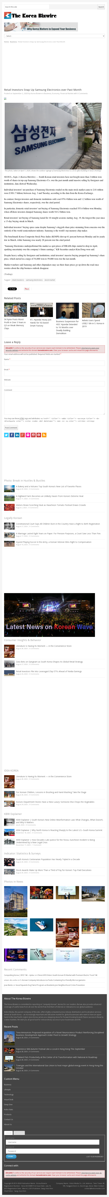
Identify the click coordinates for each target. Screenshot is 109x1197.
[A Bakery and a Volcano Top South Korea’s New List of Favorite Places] (9, 488)
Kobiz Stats (8, 1109)
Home (6, 42)
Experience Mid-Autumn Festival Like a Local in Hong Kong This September (50, 1049)
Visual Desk (8, 1099)
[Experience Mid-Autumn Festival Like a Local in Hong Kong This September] (41, 892)
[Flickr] (28, 435)
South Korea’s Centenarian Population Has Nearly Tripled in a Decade (48, 859)
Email (7, 369)
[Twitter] (6, 435)
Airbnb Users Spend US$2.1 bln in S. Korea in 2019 (93, 323)
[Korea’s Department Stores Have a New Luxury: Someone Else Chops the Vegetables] (9, 804)
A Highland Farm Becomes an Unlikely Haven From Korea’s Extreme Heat (49, 496)
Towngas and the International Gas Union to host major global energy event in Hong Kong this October (59, 1066)
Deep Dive (8, 1104)
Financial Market (66, 93)
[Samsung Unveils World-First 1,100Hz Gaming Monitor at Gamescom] (15, 955)
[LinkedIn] (17, 435)
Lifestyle (7, 1089)
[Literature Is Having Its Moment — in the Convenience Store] (9, 651)
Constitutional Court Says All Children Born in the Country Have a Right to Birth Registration (58, 523)
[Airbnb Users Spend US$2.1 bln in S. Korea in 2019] (93, 310)
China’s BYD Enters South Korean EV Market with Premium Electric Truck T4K (67, 975)
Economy (55, 93)
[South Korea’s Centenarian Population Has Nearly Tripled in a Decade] (9, 862)
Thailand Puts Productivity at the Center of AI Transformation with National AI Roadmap (56, 1057)
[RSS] (44, 435)
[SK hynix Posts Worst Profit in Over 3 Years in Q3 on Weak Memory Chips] (15, 310)
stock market (50, 280)
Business (13, 42)
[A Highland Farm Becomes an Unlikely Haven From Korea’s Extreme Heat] (9, 498)
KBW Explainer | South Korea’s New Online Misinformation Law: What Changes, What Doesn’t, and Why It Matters (59, 821)
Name (7, 359)
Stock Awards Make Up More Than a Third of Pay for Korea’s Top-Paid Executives (53, 870)
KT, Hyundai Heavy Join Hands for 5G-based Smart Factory (40, 322)
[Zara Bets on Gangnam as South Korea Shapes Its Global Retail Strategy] (9, 663)
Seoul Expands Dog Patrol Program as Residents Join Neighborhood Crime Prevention (50, 985)
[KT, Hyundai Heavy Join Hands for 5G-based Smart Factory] (41, 310)
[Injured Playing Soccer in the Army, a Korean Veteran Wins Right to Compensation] (9, 544)
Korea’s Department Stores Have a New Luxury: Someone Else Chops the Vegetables (55, 802)
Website (7, 380)
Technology (8, 1094)
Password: (10, 1147)
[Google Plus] (22, 435)
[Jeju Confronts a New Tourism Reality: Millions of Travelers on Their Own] (15, 927)
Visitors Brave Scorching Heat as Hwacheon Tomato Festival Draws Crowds (51, 505)
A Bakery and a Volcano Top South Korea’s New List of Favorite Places (48, 486)
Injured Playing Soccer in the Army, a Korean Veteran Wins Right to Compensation (53, 542)
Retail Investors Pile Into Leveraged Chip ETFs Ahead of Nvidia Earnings (49, 671)
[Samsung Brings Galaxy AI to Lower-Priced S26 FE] (41, 954)
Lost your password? (94, 1156)
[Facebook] (12, 435)
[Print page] (54, 98)
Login (8, 1133)
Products (7, 1114)
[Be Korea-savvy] (54, 15)
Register (19, 1133)
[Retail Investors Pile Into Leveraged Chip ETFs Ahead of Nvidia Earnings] (9, 673)
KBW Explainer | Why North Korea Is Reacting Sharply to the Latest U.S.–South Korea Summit (59, 830)
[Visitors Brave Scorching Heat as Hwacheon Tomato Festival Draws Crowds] (9, 507)
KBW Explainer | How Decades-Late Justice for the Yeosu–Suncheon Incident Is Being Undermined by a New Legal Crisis (55, 841)
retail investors (18, 280)
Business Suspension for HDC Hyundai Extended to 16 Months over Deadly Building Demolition (67, 327)
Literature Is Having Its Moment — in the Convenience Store (44, 646)
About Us (8, 1124)
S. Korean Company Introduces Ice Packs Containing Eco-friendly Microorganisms (52, 980)
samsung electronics (34, 280)
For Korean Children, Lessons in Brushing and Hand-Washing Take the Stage (51, 792)
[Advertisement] (54, 65)
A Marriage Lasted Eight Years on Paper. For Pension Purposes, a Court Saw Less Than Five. (58, 533)
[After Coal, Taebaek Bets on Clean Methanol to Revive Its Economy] (93, 956)
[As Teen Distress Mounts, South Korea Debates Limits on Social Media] (41, 924)
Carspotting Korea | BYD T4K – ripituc (19, 975)
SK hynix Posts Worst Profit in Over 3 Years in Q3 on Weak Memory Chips (15, 324)
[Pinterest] (38, 435)
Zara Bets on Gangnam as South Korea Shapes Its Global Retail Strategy (49, 661)
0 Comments (34, 489)
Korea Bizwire (36, 93)
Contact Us (8, 1119)
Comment (8, 390)
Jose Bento (8, 985)
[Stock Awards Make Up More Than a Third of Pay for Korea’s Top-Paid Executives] (9, 871)
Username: (10, 1138)
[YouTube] (33, 435)
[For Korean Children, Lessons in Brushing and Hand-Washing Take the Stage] (9, 794)
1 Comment (36, 845)
